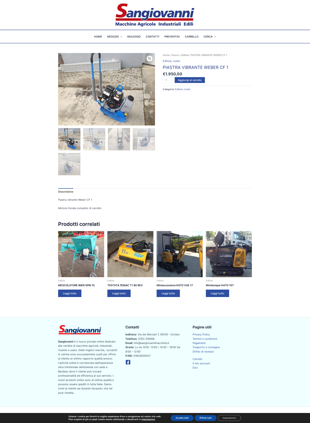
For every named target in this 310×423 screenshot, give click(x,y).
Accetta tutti (182, 417)
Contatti (152, 36)
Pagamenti (199, 343)
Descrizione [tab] (65, 191)
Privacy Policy (201, 334)
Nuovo (175, 55)
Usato (176, 61)
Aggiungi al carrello (190, 80)
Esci (195, 367)
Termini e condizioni (205, 338)
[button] (120, 36)
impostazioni (148, 419)
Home (98, 36)
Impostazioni (229, 417)
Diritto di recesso (203, 351)
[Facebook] (128, 362)
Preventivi (172, 36)
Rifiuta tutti (206, 417)
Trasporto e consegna (206, 347)
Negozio (113, 36)
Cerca (208, 36)
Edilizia (185, 55)
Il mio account (201, 363)
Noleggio (134, 36)
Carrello (191, 36)
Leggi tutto (70, 293)
